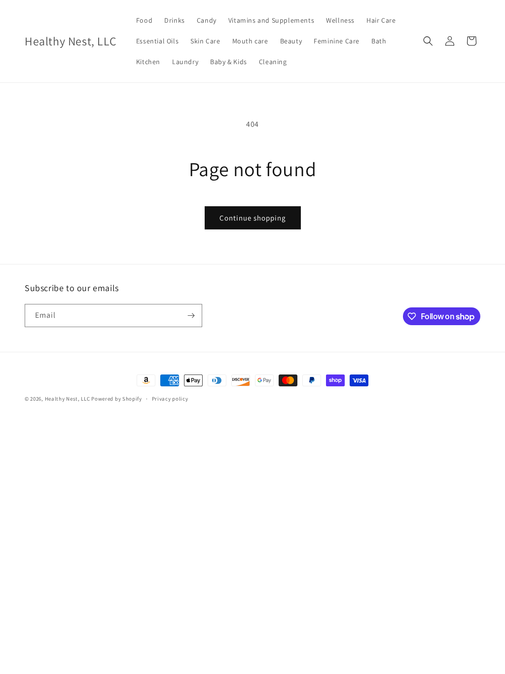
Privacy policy (170, 398)
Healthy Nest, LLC (67, 398)
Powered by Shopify (116, 398)
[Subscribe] (191, 315)
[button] (428, 41)
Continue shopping (252, 218)
